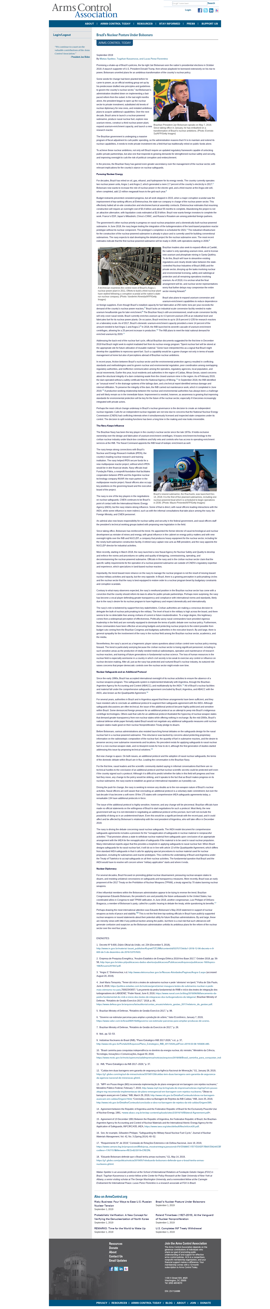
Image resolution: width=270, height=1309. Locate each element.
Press (191, 23)
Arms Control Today (115, 23)
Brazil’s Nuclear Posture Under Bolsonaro (180, 1201)
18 (137, 912)
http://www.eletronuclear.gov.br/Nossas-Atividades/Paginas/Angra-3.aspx (167, 972)
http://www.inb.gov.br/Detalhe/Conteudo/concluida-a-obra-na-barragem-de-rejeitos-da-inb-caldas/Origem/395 (154, 1102)
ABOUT (181, 1303)
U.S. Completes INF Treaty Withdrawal (179, 1228)
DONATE (205, 1303)
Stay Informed (169, 23)
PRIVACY (101, 1303)
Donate (113, 1248)
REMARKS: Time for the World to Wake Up (120, 1228)
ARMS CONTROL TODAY (146, 1303)
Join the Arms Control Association (186, 1243)
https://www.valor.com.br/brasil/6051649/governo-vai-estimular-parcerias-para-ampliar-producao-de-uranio (152, 1021)
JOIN (193, 1303)
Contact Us (116, 1256)
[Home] (85, 10)
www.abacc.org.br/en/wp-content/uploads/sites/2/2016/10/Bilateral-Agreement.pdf (166, 1112)
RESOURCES (119, 1303)
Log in (188, 10)
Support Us (210, 23)
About (89, 23)
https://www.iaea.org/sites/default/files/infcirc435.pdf (171, 1126)
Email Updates (118, 1260)
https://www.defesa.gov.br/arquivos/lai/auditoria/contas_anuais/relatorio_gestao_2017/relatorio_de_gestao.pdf (154, 1004)
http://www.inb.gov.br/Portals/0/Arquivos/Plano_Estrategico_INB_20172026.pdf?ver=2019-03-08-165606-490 (152, 1044)
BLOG (169, 1303)
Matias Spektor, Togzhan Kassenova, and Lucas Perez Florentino (134, 58)
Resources (145, 23)
